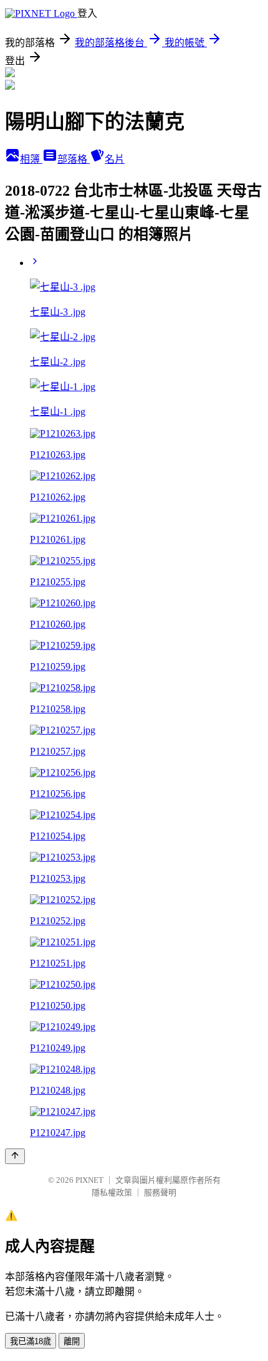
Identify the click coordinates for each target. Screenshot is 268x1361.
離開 (72, 1341)
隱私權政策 (112, 1192)
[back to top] (15, 1156)
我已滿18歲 (30, 1341)
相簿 (31, 159)
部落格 (73, 159)
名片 (115, 159)
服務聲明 (160, 1192)
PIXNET (89, 1180)
